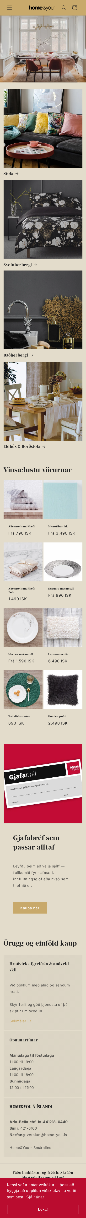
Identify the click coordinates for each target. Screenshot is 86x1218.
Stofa (9, 173)
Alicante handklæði (21, 526)
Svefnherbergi (18, 264)
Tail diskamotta (19, 716)
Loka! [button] (43, 1209)
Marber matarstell (20, 654)
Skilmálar (18, 1021)
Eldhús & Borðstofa (22, 446)
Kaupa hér (30, 908)
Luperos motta (58, 654)
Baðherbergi (16, 355)
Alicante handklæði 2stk (21, 590)
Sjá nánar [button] (35, 1197)
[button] (9, 7)
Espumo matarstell (61, 588)
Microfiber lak (58, 526)
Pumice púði (57, 716)
